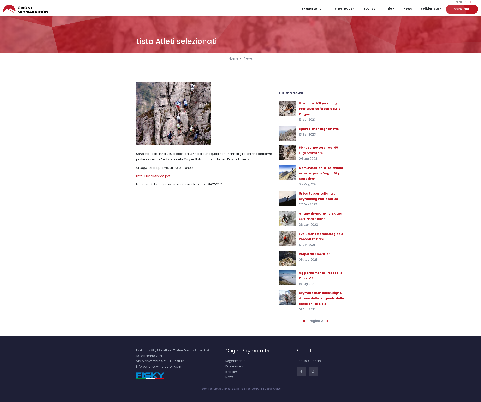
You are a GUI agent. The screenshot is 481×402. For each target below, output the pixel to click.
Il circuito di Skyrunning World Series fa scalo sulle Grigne (319, 108)
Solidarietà (430, 8)
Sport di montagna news (319, 129)
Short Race (343, 8)
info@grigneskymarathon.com (158, 366)
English (468, 2)
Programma (234, 366)
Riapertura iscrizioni (315, 254)
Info (389, 8)
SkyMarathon (313, 8)
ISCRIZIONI (460, 9)
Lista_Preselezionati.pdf (153, 176)
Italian (458, 2)
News (407, 8)
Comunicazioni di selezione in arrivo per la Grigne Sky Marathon (321, 173)
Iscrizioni (231, 372)
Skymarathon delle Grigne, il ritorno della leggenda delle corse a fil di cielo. (322, 298)
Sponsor (370, 8)
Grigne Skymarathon (26, 9)
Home (233, 58)
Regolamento (235, 361)
